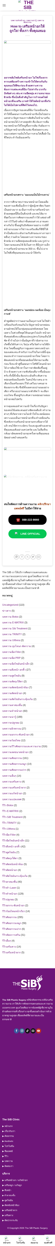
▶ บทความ (7, 1161)
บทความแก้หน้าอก (12, 793)
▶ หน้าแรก (7, 1126)
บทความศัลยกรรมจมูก (14, 764)
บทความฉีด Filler (11, 652)
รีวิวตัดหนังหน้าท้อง (12, 864)
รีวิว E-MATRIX (10, 811)
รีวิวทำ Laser (9, 887)
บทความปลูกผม (10, 722)
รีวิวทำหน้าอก (9, 893)
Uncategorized (10, 605)
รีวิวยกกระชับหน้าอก (13, 905)
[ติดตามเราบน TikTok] (27, 1030)
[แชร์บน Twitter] (33, 556)
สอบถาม (34, 1243)
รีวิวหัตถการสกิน (11, 935)
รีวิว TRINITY (9, 823)
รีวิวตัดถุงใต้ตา (10, 858)
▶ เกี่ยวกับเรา (8, 1131)
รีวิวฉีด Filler (9, 834)
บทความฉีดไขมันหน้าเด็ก (16, 663)
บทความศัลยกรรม (12, 758)
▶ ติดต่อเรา (7, 1166)
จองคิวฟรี (48, 1243)
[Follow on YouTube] (38, 1030)
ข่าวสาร (6, 610)
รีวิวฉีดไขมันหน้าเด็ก (13, 840)
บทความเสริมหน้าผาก (14, 787)
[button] (4, 5)
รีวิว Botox (7, 805)
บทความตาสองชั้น (12, 705)
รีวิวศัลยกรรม (9, 917)
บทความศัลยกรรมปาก (14, 770)
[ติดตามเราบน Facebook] (16, 1030)
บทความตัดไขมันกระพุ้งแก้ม (17, 699)
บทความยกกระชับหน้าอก (16, 734)
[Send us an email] (33, 1030)
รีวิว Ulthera (8, 829)
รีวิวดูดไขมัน (9, 852)
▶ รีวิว (5, 1156)
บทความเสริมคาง (11, 781)
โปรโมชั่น (20, 1243)
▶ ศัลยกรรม (8, 1136)
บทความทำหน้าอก (18, 20)
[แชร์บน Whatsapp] (16, 556)
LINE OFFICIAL (30, 533)
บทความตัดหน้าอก (12, 693)
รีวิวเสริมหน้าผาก (11, 952)
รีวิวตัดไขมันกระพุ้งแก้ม (15, 876)
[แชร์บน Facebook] (21, 556)
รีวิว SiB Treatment (12, 817)
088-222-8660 (27, 520)
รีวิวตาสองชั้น (9, 881)
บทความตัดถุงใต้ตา (12, 681)
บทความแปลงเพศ (11, 799)
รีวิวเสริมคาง (9, 946)
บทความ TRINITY (12, 634)
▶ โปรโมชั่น (8, 1146)
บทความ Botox (10, 616)
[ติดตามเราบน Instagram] (21, 1030)
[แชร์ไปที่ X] (27, 556)
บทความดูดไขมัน (11, 675)
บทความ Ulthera (11, 640)
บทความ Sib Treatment (14, 628)
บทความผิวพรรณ (11, 728)
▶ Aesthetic (7, 1141)
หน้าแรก (7, 1243)
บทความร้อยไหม (11, 740)
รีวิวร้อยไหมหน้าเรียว (13, 911)
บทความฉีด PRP (11, 658)
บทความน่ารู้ (31, 20)
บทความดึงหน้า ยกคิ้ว (14, 669)
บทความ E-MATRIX (13, 622)
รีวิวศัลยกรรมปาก (11, 929)
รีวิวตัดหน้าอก (9, 870)
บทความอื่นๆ (9, 776)
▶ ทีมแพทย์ (7, 1151)
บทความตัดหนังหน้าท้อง (15, 687)
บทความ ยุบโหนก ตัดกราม (16, 646)
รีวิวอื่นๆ (6, 940)
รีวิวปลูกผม (8, 899)
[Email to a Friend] (38, 556)
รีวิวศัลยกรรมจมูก (11, 923)
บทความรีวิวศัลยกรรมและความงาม (21, 746)
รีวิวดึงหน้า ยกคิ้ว (11, 846)
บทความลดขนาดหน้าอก (15, 752)
